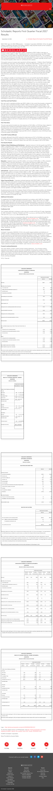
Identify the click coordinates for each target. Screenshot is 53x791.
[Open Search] (50, 9)
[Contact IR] (33, 744)
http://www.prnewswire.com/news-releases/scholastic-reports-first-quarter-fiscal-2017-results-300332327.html (23, 730)
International (10, 779)
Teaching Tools (26, 771)
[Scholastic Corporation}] (26, 5)
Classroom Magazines (26, 774)
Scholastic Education (26, 777)
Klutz (43, 777)
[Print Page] (7, 744)
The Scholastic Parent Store (43, 771)
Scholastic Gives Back (10, 780)
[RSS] (46, 744)
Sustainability (10, 782)
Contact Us (10, 776)
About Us (10, 770)
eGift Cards (43, 774)
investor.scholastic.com (29, 223)
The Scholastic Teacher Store (26, 773)
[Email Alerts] (20, 744)
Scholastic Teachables (26, 776)
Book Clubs (26, 770)
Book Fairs (43, 773)
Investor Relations (10, 777)
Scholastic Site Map (10, 784)
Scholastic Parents (43, 776)
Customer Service (10, 774)
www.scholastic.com (32, 218)
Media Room (10, 773)
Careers (10, 771)
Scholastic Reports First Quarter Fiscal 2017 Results (40, 39)
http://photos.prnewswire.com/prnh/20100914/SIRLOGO (20, 727)
